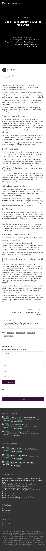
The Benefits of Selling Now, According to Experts (18, 496)
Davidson (11, 333)
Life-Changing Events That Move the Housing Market (19, 484)
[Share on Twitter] (7, 76)
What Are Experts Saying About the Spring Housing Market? (21, 478)
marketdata (30, 333)
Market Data (20, 333)
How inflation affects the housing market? (15, 486)
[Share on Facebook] (3, 76)
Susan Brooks (8, 336)
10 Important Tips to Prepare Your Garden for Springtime (13, 42)
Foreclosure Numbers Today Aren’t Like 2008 (16, 488)
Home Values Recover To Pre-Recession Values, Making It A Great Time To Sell (31, 43)
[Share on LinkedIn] (11, 76)
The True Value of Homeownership (13, 494)
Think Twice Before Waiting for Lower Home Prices (18, 498)
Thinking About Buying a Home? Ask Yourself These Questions (22, 480)
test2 (3, 482)
